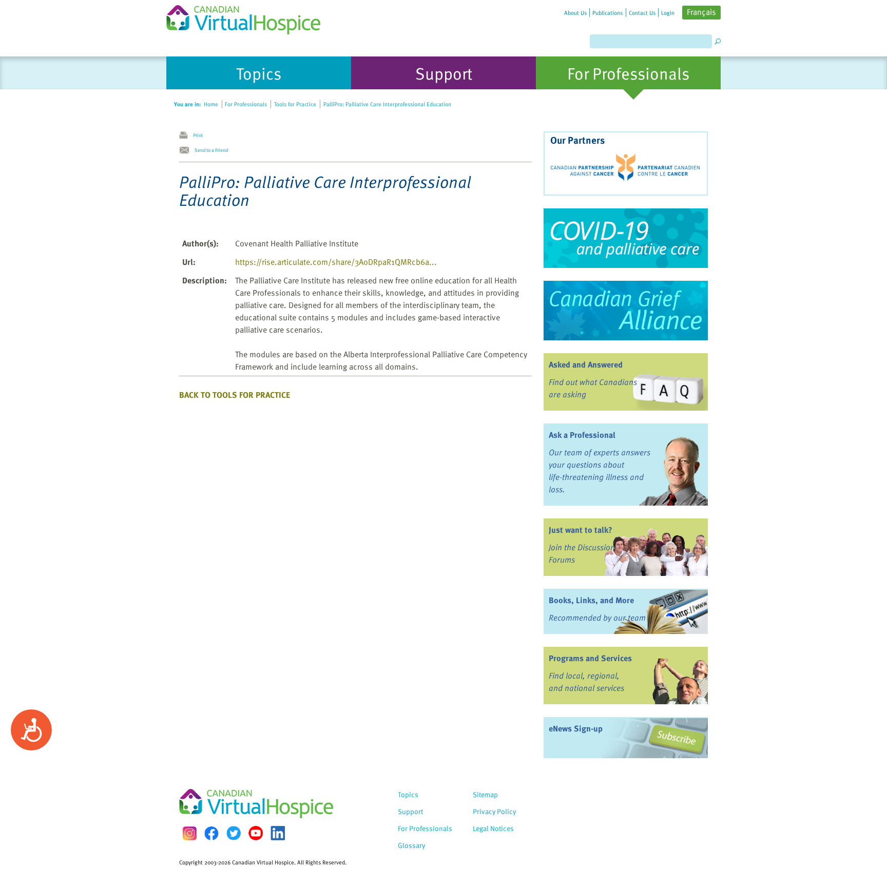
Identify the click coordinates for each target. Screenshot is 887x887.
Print (198, 135)
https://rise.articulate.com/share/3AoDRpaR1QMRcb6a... (336, 262)
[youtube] (255, 833)
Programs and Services (590, 658)
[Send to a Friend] (187, 150)
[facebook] (211, 833)
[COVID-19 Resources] (626, 238)
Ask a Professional (582, 435)
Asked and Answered (586, 364)
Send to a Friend (211, 149)
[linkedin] (278, 833)
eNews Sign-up (576, 728)
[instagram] (189, 833)
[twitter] (233, 833)
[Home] (249, 17)
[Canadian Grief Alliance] (626, 310)
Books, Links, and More (591, 600)
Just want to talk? (580, 530)
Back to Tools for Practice (234, 395)
